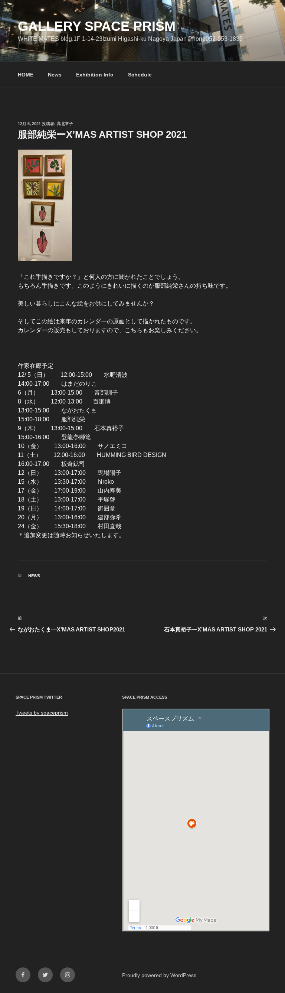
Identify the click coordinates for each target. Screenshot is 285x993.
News (55, 75)
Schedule (140, 75)
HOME (25, 75)
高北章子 (65, 123)
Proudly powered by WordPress (159, 975)
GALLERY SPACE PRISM (97, 26)
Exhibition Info (95, 75)
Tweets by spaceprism (42, 713)
